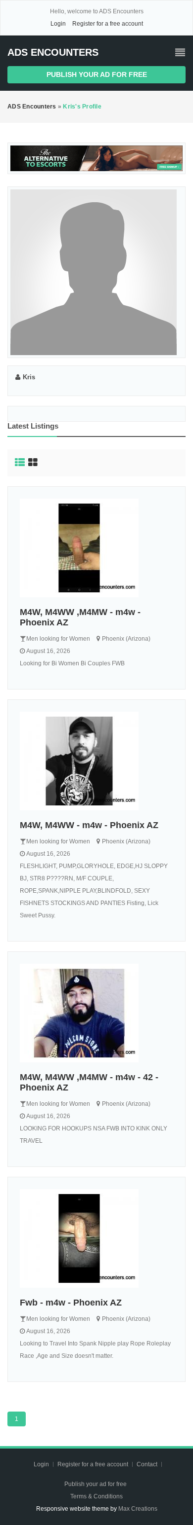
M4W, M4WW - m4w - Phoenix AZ (89, 825)
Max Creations (137, 1508)
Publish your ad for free (97, 74)
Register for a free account (107, 23)
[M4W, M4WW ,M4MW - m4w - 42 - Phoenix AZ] (96, 1013)
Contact (148, 1464)
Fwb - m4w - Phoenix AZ (71, 1302)
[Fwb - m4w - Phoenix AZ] (96, 1238)
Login (58, 23)
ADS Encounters (52, 52)
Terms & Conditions (96, 1496)
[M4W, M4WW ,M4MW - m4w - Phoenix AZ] (96, 548)
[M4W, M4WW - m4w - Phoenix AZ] (96, 761)
